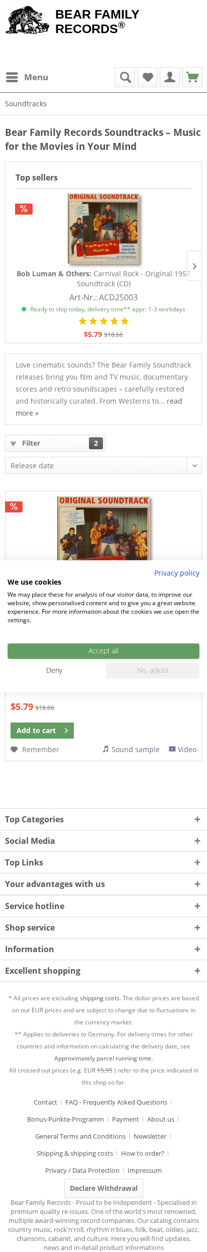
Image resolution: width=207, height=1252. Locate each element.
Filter (59, 443)
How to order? (142, 1153)
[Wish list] (147, 77)
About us (160, 1119)
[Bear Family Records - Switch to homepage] (27, 21)
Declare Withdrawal (104, 1188)
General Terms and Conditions (80, 1136)
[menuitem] (26, 77)
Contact (45, 1102)
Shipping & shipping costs (75, 1153)
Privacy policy (176, 573)
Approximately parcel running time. (103, 1058)
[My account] (170, 77)
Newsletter (150, 1136)
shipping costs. (100, 998)
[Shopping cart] (192, 77)
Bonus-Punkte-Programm (65, 1119)
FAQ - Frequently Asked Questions (116, 1102)
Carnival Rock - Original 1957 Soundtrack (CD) (103, 278)
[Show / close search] (125, 77)
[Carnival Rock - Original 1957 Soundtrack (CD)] (103, 229)
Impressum (145, 1170)
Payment (125, 1119)
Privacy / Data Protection (82, 1170)
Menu (36, 77)
